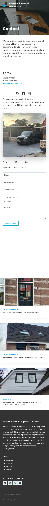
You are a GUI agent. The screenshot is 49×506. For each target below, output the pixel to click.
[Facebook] (5, 483)
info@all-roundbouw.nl (12, 83)
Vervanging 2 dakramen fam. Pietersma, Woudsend (23, 357)
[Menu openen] (44, 5)
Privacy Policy (7, 500)
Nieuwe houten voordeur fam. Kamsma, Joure (21, 313)
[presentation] (24, 292)
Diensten (9, 460)
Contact (9, 469)
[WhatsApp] (15, 483)
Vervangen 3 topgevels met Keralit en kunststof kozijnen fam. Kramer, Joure (22, 403)
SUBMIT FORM (10, 223)
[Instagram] (10, 483)
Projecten (10, 466)
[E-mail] (19, 483)
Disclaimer (17, 500)
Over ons (9, 463)
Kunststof (7, 399)
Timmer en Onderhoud (12, 309)
